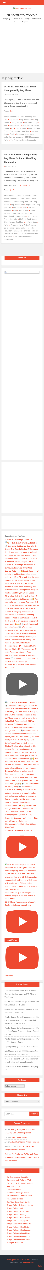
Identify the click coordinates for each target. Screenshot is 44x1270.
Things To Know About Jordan (19, 1230)
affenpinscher (9, 195)
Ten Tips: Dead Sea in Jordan (18, 1202)
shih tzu (35, 231)
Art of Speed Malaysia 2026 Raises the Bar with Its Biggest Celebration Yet (21, 1052)
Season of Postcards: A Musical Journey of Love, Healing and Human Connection (21, 1060)
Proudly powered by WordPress (18, 1259)
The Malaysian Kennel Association (24, 140)
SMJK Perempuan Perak (28, 233)
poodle (31, 228)
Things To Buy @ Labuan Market (20, 1205)
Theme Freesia (28, 1262)
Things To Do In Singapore (17, 1220)
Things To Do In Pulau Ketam (18, 1217)
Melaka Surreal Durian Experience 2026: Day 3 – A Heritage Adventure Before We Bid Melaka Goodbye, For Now (22, 1020)
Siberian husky (11, 233)
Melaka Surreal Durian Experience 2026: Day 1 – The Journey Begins (22, 1040)
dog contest (30, 204)
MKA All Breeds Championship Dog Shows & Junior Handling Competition (20, 158)
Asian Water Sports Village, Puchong (24, 1142)
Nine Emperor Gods (15, 1198)
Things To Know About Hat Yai (19, 1223)
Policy (40, 1266)
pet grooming (18, 137)
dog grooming (17, 122)
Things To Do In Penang (16, 1214)
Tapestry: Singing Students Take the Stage (21, 1046)
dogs (36, 122)
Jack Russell (23, 210)
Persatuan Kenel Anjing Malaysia (23, 225)
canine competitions (11, 116)
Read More (25, 185)
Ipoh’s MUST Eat (14, 1186)
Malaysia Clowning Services (18, 1192)
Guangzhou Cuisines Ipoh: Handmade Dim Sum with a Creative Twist (21, 1011)
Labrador (13, 219)
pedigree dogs (31, 222)
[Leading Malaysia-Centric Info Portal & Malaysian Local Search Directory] (22, 363)
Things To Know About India (18, 1227)
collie (34, 198)
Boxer (35, 195)
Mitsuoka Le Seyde (19, 1137)
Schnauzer (18, 231)
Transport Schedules (15, 1242)
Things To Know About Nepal (18, 1233)
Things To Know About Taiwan (19, 1239)
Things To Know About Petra (18, 1236)
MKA (30, 128)
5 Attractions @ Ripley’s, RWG (19, 1180)
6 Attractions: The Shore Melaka (20, 1183)
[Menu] (3, 2)
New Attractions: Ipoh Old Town (19, 1195)
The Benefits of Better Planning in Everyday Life (21, 1068)
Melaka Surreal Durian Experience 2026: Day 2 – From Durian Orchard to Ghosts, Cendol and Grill (22, 1031)
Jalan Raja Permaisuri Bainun (23, 213)
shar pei (27, 231)
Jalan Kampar (14, 125)
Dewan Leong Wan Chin (23, 201)
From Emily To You (22, 15)
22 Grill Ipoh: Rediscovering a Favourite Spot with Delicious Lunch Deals (22, 1003)
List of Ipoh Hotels (14, 1189)
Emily (7, 1154)
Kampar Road (21, 128)
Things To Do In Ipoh (15, 1208)
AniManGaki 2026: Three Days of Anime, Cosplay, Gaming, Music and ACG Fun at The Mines (20, 993)
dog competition (26, 119)
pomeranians (21, 228)
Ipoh (15, 210)
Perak (12, 134)
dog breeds (14, 119)
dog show (28, 122)
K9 (12, 128)
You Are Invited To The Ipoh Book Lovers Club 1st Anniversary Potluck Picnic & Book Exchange (22, 1157)
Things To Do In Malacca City (18, 1211)
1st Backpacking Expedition (18, 1177)
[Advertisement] (22, 49)
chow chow (25, 198)
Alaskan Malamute (23, 195)
